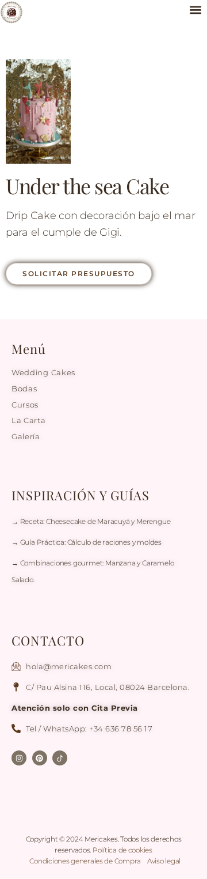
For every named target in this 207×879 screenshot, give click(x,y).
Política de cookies (122, 850)
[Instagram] (19, 757)
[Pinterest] (39, 757)
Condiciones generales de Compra (85, 861)
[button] (195, 9)
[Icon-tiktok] (59, 757)
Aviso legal (164, 861)
